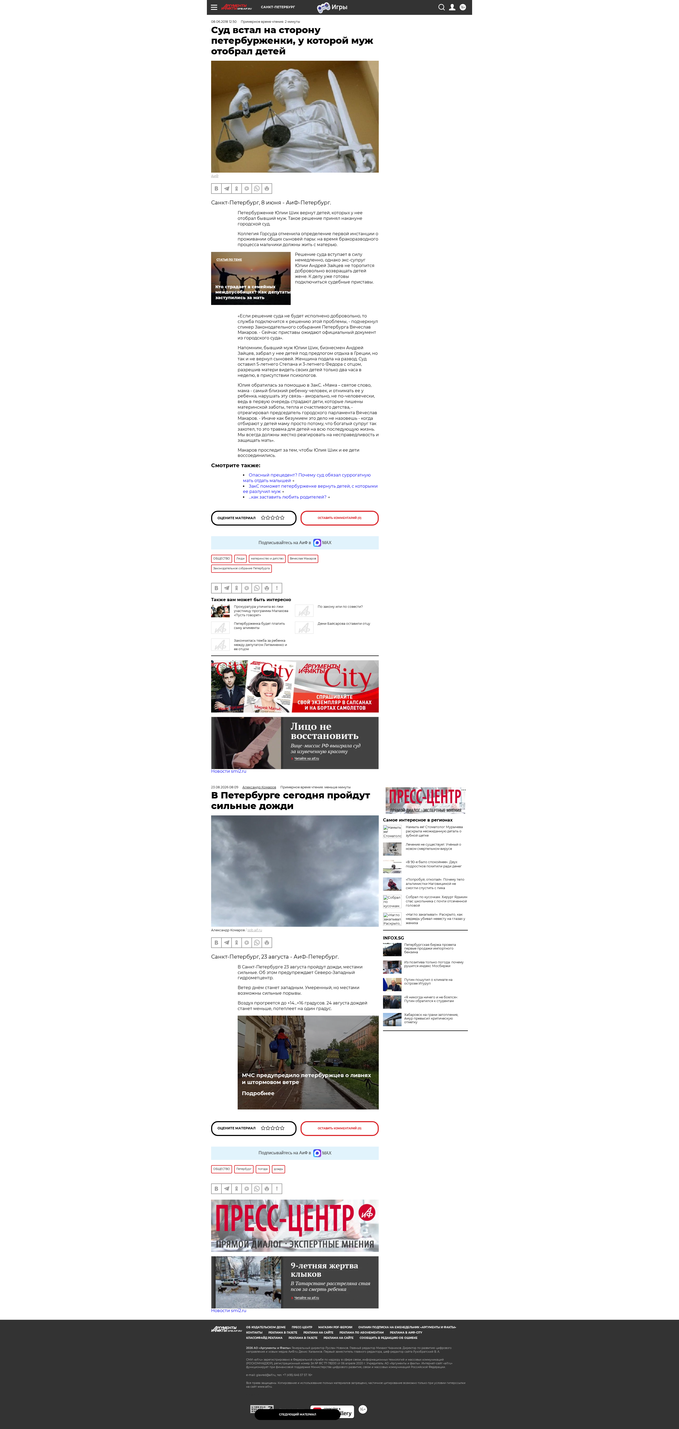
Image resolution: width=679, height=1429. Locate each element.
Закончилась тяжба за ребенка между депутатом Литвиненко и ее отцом (260, 645)
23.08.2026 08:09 (224, 787)
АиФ (215, 176)
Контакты (254, 1332)
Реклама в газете (282, 1332)
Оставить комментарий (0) (340, 518)
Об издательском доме (266, 1327)
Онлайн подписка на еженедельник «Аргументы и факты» (407, 1327)
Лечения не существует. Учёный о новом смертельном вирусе (433, 846)
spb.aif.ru (254, 930)
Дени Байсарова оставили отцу (344, 624)
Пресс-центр (302, 1327)
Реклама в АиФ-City (406, 1332)
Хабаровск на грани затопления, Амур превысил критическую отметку (431, 1018)
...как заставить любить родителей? (288, 497)
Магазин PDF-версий (335, 1327)
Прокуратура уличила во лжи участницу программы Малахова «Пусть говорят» (261, 611)
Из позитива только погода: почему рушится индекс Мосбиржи (434, 964)
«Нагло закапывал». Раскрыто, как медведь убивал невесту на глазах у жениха (435, 918)
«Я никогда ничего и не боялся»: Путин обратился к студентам (431, 999)
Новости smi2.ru (228, 771)
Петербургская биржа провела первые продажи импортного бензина (430, 948)
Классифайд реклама (264, 1338)
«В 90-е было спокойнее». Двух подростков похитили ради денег (434, 864)
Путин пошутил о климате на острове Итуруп (428, 981)
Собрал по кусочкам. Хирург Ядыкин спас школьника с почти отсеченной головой (436, 901)
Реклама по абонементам (362, 1332)
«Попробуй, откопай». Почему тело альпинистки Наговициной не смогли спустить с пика (435, 883)
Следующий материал (297, 1414)
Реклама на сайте (318, 1332)
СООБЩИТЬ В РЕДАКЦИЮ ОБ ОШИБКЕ (388, 1338)
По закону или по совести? (340, 607)
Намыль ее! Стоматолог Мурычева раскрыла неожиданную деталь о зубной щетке (434, 831)
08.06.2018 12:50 (224, 22)
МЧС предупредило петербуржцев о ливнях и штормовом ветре (306, 1078)
